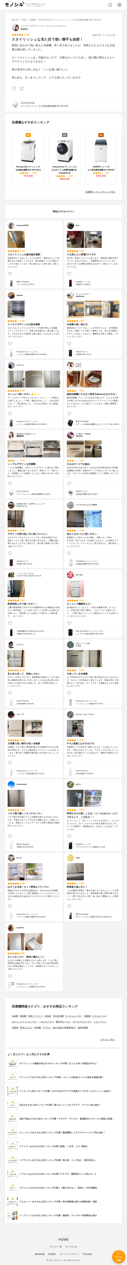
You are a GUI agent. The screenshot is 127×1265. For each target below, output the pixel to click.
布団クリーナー (35, 1016)
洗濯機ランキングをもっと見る (100, 192)
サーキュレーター (73, 1016)
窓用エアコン (26, 1027)
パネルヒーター (46, 1022)
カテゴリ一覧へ (107, 1039)
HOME (63, 1239)
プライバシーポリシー (69, 1254)
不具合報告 (87, 1254)
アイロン (46, 1027)
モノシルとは (71, 1246)
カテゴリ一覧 (56, 1246)
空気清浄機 (58, 1016)
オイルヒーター (99, 1016)
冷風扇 (15, 1027)
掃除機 (23, 1016)
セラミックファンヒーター (25, 1022)
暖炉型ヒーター (63, 1022)
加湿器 (48, 1016)
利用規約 (52, 1254)
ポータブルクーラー (82, 1022)
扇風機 (87, 1016)
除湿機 (37, 1027)
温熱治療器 (83, 1027)
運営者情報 (40, 1254)
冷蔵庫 (15, 1016)
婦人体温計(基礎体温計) (64, 1027)
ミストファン (100, 1022)
